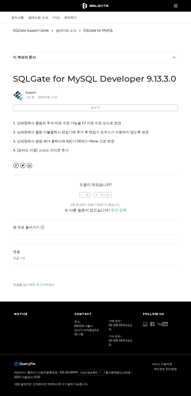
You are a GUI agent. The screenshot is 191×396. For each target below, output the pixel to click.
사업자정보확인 (89, 372)
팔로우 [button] (95, 107)
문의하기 (70, 17)
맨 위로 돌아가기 (26, 227)
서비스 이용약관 (162, 364)
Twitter (23, 165)
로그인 (40, 284)
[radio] (85, 195)
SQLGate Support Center (31, 30)
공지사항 (17, 17)
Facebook (16, 165)
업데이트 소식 (38, 17)
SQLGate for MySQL (98, 30)
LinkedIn (29, 165)
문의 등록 (119, 210)
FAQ (56, 17)
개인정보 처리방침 (165, 369)
